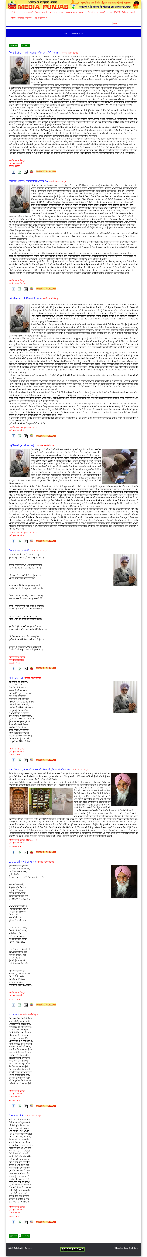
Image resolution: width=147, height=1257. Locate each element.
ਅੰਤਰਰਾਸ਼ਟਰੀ (23, 12)
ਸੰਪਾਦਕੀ (90, 12)
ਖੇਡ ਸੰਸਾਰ (69, 12)
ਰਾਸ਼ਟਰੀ (44, 12)
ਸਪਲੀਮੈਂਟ (132, 12)
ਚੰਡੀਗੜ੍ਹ (38, 12)
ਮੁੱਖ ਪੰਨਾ (14, 12)
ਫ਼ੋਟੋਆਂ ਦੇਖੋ (117, 12)
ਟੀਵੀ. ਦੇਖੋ (28, 18)
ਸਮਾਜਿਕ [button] (109, 12)
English (82, 12)
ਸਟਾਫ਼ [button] (96, 12)
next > (27, 45)
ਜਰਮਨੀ (30, 12)
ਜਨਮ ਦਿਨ (21, 18)
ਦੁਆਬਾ (51, 12)
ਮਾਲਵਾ (61, 12)
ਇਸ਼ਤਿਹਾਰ (125, 12)
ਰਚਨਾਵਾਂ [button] (102, 12)
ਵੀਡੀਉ (13, 18)
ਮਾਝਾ (55, 12)
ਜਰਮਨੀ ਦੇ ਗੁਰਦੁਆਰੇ (40, 18)
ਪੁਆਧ (75, 12)
